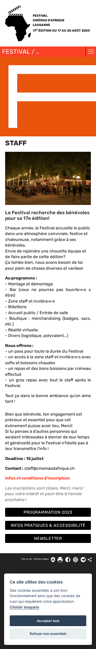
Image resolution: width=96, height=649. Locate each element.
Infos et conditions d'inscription (37, 478)
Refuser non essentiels (48, 634)
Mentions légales (41, 559)
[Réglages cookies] (53, 559)
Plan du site (27, 559)
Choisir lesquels (24, 607)
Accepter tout (48, 621)
